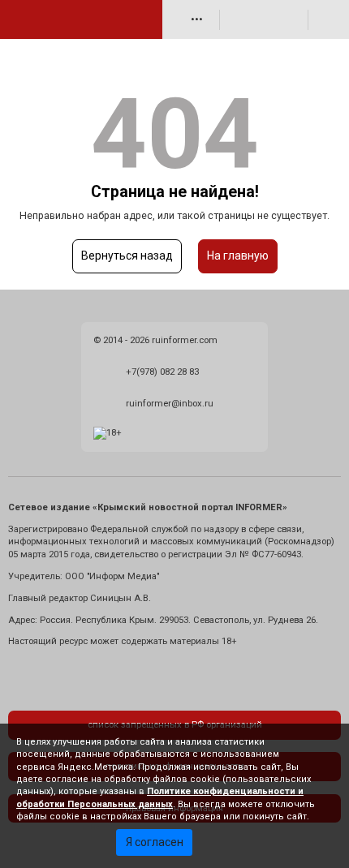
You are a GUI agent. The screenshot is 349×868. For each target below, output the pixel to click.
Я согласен (154, 842)
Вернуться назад (127, 255)
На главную (238, 255)
